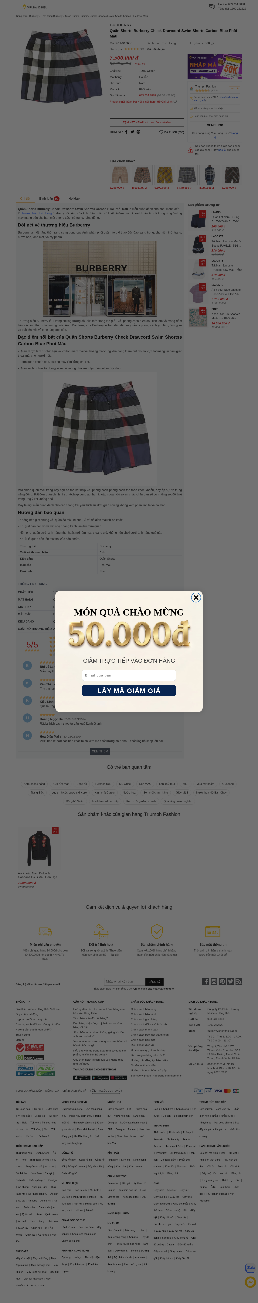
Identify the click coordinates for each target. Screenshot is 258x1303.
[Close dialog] (196, 597)
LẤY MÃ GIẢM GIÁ (129, 690)
